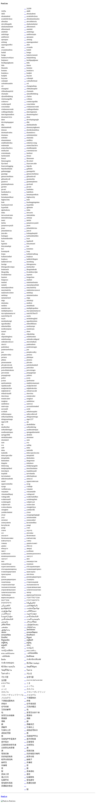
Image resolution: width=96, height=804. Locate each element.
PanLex (4, 796)
